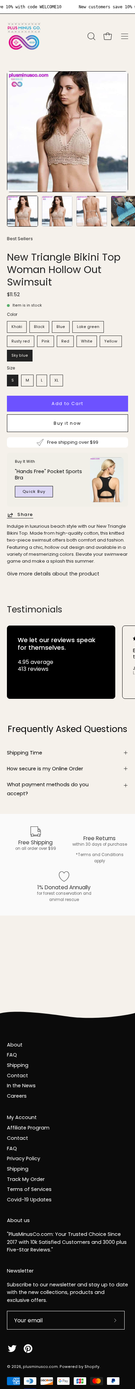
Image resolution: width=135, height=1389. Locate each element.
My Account (22, 1117)
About (14, 1044)
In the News (21, 1085)
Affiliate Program (28, 1127)
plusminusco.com (40, 1366)
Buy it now (67, 423)
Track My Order (26, 1179)
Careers (17, 1095)
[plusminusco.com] (24, 36)
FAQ (12, 1054)
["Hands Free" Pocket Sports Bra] (107, 479)
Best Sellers (20, 239)
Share (25, 515)
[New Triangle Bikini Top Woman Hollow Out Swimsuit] (22, 211)
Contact (17, 1075)
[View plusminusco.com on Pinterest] (28, 1348)
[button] (91, 36)
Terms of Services (29, 1189)
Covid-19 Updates (29, 1199)
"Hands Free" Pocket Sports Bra (48, 474)
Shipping (17, 1065)
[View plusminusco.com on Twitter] (12, 1348)
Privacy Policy (23, 1158)
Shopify (91, 1366)
